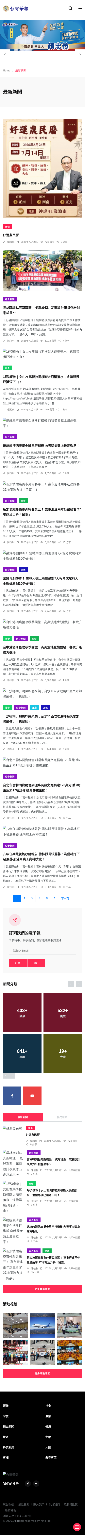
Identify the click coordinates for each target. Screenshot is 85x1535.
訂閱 (17, 963)
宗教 (5, 1416)
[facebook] (12, 1096)
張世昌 (10, 680)
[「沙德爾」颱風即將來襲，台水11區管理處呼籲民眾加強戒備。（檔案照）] (42, 693)
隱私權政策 (71, 1504)
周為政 (10, 749)
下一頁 (65, 898)
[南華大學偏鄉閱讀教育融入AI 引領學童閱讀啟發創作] (69, 1325)
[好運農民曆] (42, 168)
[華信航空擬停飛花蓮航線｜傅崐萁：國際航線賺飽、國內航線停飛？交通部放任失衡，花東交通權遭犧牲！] (42, 1325)
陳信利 (10, 340)
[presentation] (5, 54)
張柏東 (10, 409)
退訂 (36, 963)
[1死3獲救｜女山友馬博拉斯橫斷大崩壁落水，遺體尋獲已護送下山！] (42, 354)
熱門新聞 (62, 1117)
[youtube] (32, 1096)
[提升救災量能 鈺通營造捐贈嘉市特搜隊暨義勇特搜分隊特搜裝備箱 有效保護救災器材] (69, 1353)
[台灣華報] (16, 8)
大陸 (48, 1447)
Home (6, 70)
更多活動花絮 (42, 1373)
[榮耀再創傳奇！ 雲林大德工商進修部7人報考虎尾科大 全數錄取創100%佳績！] (42, 555)
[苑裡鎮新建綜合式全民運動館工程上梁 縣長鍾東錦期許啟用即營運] (15, 1353)
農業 (48, 1416)
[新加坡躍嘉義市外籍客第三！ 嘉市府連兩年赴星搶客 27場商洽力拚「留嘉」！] (42, 486)
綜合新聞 (10, 299)
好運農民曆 (11, 235)
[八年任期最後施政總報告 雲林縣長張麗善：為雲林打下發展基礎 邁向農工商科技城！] (42, 831)
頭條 (7, 226)
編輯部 (10, 242)
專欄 (5, 1457)
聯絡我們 (54, 1504)
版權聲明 (10, 1510)
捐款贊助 (23, 1504)
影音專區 (51, 1457)
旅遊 (23, 501)
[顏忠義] (42, 35)
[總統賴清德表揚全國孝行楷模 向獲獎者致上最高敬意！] (42, 423)
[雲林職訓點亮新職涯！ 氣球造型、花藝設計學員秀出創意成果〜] (42, 270)
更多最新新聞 (42, 1289)
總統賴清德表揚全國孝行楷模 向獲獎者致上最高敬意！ (41, 445)
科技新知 (8, 1447)
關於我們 (38, 1504)
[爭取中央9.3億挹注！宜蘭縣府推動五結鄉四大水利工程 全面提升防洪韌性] (42, 1353)
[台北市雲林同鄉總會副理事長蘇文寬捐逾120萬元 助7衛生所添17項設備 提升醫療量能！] (42, 762)
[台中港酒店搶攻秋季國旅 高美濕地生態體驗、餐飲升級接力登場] (42, 624)
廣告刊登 (8, 1504)
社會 (7, 368)
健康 (34, 707)
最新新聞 (23, 1117)
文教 (23, 570)
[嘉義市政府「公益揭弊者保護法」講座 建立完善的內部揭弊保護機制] (15, 1325)
